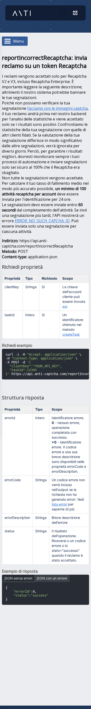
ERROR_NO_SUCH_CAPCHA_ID (42, 220)
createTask (71, 334)
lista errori (59, 504)
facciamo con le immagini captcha (57, 108)
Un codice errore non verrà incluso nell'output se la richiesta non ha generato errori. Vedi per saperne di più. (68, 494)
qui (64, 306)
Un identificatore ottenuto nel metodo (72, 324)
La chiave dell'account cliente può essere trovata (73, 296)
